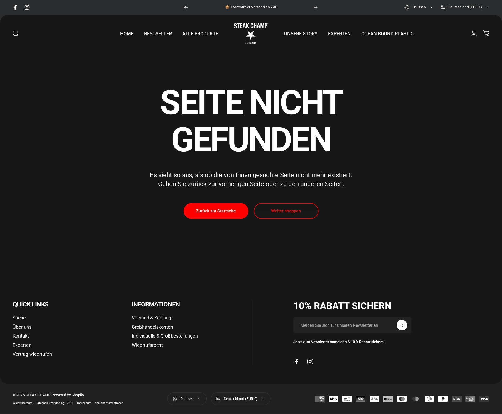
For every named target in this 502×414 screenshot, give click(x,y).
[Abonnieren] (402, 325)
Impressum (83, 403)
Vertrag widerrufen (32, 354)
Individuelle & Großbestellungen (165, 336)
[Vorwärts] (315, 7)
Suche (19, 317)
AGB (70, 403)
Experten (22, 345)
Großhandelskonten (152, 327)
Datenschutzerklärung (50, 403)
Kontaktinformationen (109, 403)
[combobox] (418, 7)
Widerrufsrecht (147, 345)
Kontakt (21, 336)
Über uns (22, 327)
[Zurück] (186, 7)
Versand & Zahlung (151, 317)
